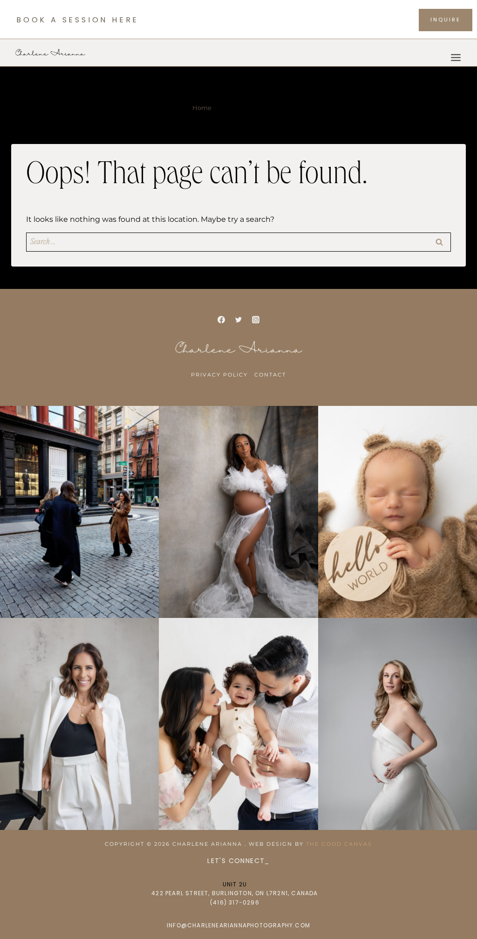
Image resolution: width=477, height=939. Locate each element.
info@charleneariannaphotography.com (238, 925)
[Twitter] (238, 319)
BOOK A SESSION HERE (77, 19)
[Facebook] (221, 319)
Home (201, 107)
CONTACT (270, 374)
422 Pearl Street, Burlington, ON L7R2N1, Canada (234, 893)
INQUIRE (445, 19)
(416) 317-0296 (234, 902)
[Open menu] (455, 52)
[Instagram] (255, 319)
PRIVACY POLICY (219, 374)
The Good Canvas (339, 844)
